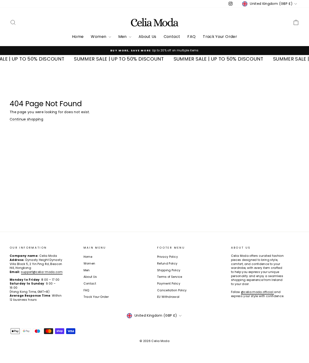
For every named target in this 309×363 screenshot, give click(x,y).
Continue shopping (26, 119)
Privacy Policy (167, 257)
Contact (172, 36)
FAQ (191, 36)
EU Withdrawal (168, 297)
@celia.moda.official (257, 292)
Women (99, 36)
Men (123, 36)
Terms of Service (169, 277)
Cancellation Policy (172, 290)
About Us (147, 36)
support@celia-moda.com (42, 272)
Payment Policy (168, 284)
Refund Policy (167, 263)
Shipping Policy (168, 270)
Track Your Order (220, 36)
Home (78, 36)
